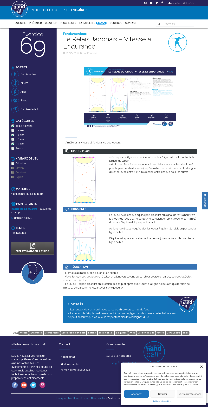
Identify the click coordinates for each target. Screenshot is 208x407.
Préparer (35, 23)
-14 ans (19, 134)
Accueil (20, 23)
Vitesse (23, 333)
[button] (201, 366)
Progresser (68, 23)
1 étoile (92, 333)
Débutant (21, 163)
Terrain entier (106, 333)
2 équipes (121, 333)
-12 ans (19, 130)
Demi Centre (173, 333)
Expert (19, 177)
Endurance (36, 333)
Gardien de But (146, 333)
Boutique (116, 23)
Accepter (136, 394)
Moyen (19, 168)
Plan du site (97, 398)
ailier (185, 333)
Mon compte (70, 364)
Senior (19, 148)
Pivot (132, 333)
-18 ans (19, 143)
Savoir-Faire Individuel (73, 333)
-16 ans (19, 139)
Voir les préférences (189, 394)
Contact (130, 23)
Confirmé (20, 172)
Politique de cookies (162, 401)
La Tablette (87, 23)
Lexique (61, 398)
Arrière (160, 333)
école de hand (23, 125)
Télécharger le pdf (32, 251)
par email (69, 356)
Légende (205, 201)
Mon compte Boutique (76, 369)
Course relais (52, 333)
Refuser (162, 394)
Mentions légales (78, 398)
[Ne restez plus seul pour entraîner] (19, 9)
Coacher (51, 23)
